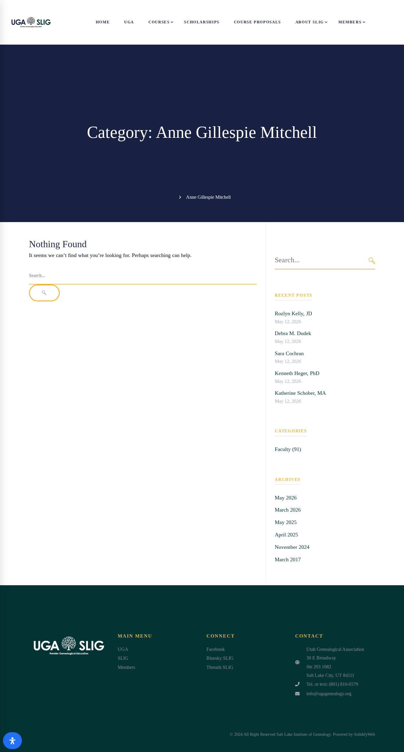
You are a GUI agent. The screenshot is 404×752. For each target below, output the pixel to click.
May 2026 (286, 498)
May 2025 (286, 522)
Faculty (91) (288, 449)
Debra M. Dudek (293, 333)
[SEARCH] (372, 260)
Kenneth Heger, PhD (297, 373)
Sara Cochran (289, 353)
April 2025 (286, 535)
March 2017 (288, 559)
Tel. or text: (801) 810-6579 (332, 684)
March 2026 (288, 510)
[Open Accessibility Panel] (12, 740)
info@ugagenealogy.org (328, 693)
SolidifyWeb (364, 734)
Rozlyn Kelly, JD (293, 313)
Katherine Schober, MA (300, 393)
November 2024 (292, 547)
